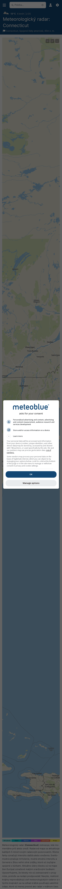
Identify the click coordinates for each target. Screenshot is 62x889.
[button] (31, 436)
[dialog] (31, 444)
